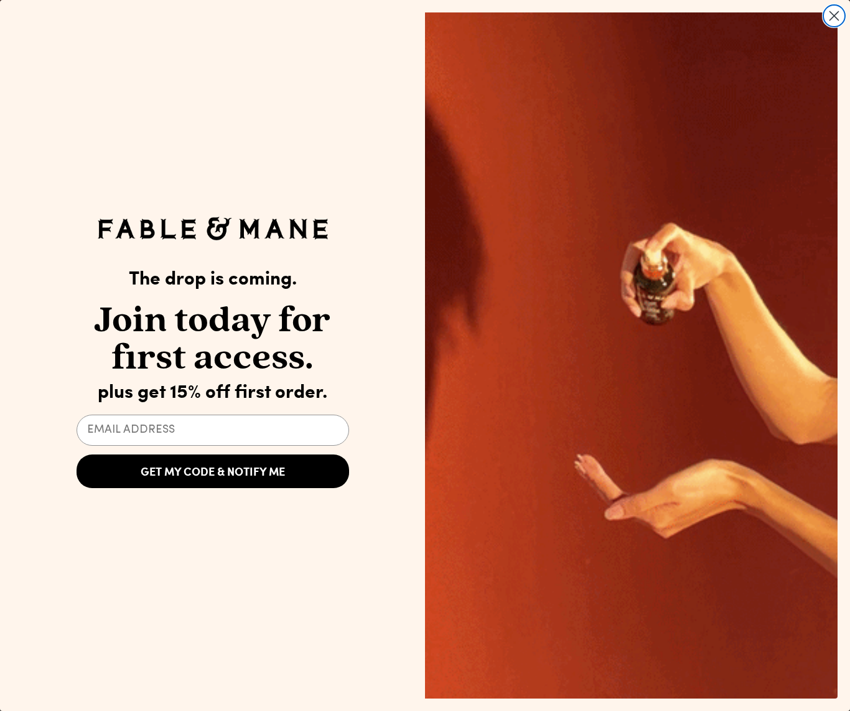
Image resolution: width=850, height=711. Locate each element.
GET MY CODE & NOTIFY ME (213, 471)
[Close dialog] (834, 16)
